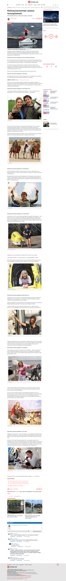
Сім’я (26, 4)
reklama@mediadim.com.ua (21, 573)
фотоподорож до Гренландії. (23, 79)
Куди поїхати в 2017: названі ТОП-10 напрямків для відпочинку (32, 517)
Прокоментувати (12, 536)
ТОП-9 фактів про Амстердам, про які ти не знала (15, 516)
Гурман (35, 4)
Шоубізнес (18, 4)
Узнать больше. (25, 578)
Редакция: (8, 575)
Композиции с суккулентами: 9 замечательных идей (54, 108)
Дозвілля (43, 4)
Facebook (17, 491)
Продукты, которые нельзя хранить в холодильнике (53, 92)
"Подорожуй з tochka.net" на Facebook (15, 485)
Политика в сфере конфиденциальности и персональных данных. (22, 577)
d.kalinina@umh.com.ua (23, 575)
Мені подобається (19, 536)
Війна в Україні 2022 (26, 7)
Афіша (38, 4)
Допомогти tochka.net (16, 7)
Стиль (22, 4)
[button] (56, 5)
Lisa (12, 543)
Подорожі (30, 4)
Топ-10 (11, 496)
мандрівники (17, 496)
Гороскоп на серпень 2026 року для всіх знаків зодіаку (50, 24)
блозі (34, 476)
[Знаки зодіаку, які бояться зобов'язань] (46, 125)
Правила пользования (10, 577)
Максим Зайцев (13, 18)
